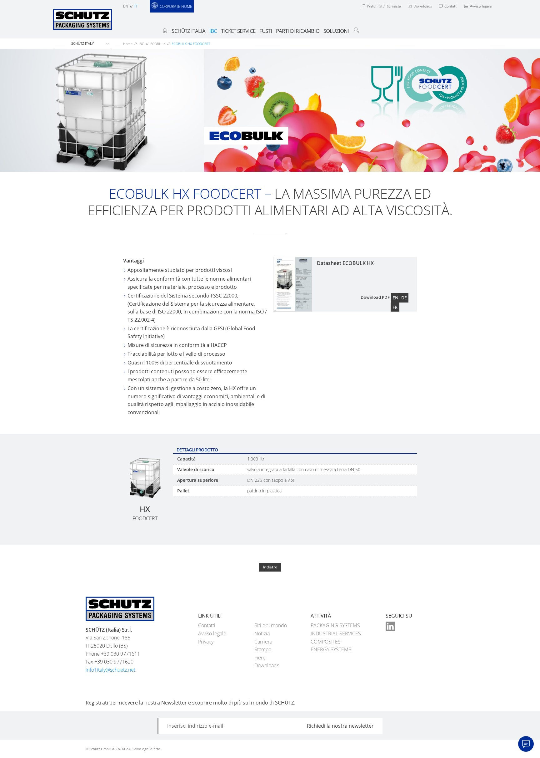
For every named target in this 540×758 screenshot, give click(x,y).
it (135, 6)
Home (127, 43)
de (404, 298)
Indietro (270, 567)
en (125, 6)
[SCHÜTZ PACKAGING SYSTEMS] (82, 24)
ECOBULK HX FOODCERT (191, 43)
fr (395, 307)
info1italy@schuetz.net (110, 669)
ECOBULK (157, 43)
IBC (141, 43)
